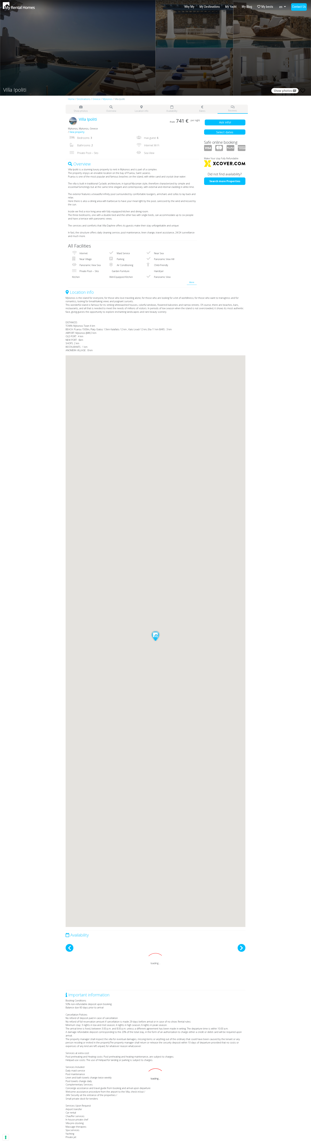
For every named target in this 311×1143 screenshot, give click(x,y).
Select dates (224, 132)
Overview (111, 110)
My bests (266, 7)
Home (71, 99)
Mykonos (107, 99)
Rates (202, 110)
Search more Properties (224, 181)
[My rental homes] (24, 8)
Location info (141, 110)
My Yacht (230, 7)
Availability (171, 110)
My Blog (247, 7)
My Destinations (209, 7)
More (191, 282)
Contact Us (299, 7)
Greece (96, 99)
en (281, 7)
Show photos (81, 110)
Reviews (232, 110)
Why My (189, 7)
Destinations (83, 99)
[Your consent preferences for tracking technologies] (6, 1137)
